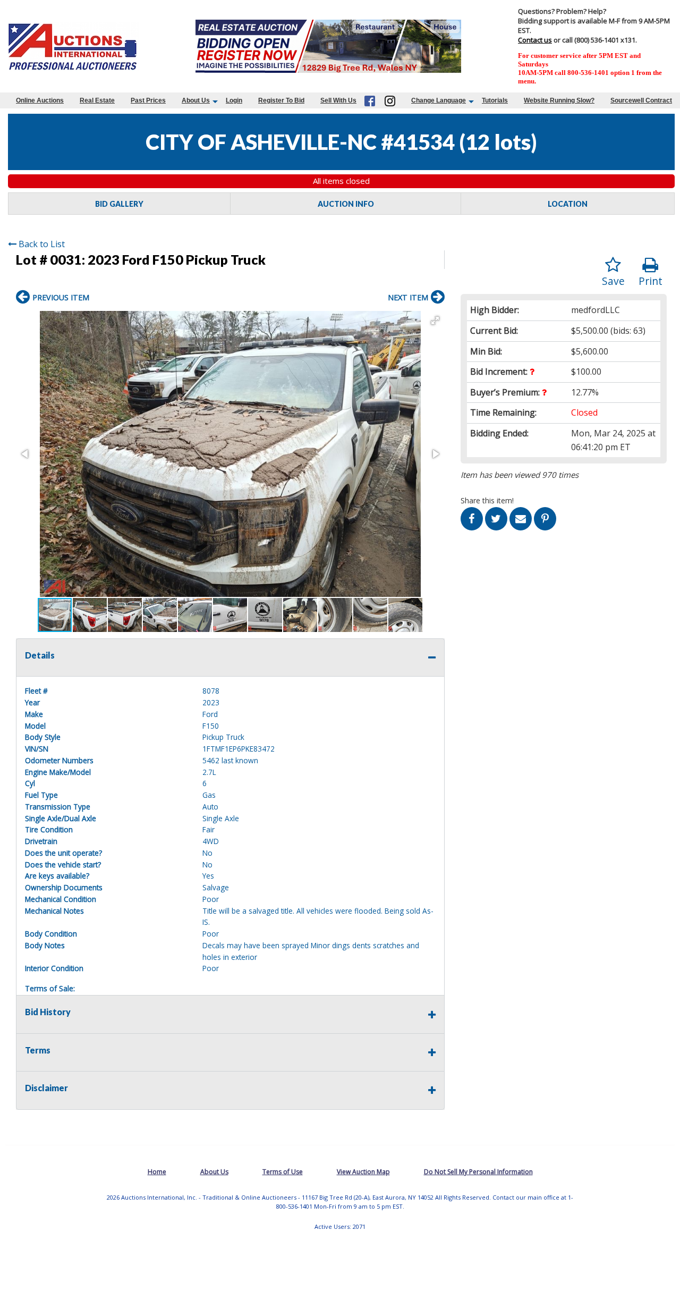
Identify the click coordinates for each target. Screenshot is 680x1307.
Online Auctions (40, 100)
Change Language (438, 100)
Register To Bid (281, 100)
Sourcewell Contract (641, 100)
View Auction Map (363, 1171)
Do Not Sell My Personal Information (478, 1171)
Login (234, 100)
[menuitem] (40, 100)
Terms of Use (282, 1171)
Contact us (535, 40)
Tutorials (495, 100)
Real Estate (97, 100)
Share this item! (487, 500)
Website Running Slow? (559, 100)
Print (650, 281)
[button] (435, 320)
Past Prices (148, 100)
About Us (196, 100)
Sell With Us (338, 100)
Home (157, 1171)
